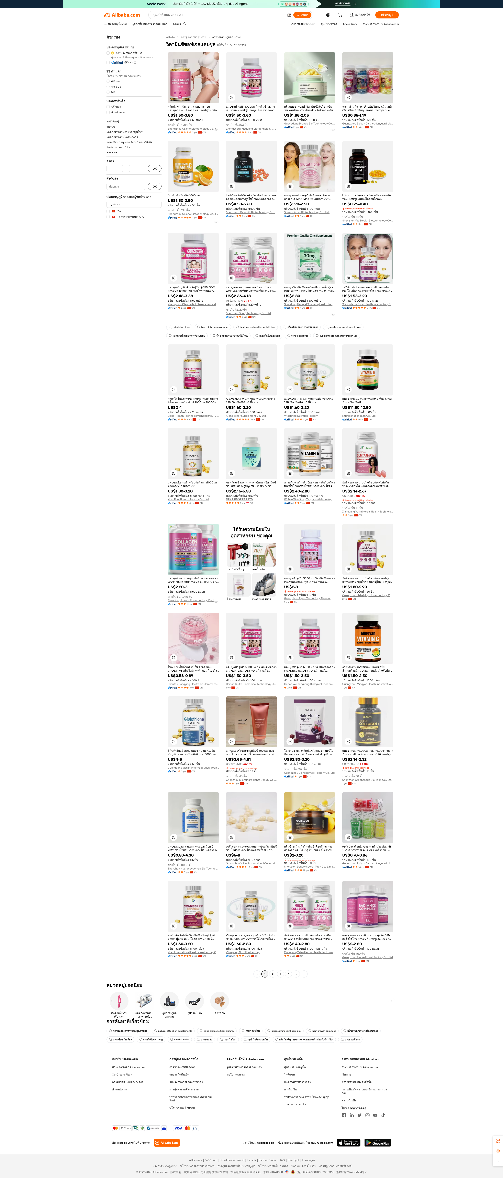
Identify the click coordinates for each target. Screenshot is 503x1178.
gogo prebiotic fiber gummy (219, 1031)
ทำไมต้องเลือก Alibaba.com (128, 1067)
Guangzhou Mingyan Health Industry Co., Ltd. (367, 684)
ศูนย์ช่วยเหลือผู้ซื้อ (295, 1067)
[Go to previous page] (257, 974)
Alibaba (170, 37)
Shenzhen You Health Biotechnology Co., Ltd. (367, 220)
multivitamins (181, 1039)
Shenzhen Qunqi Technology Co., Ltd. (248, 313)
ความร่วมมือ (348, 1100)
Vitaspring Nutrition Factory (301, 415)
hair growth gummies (324, 1031)
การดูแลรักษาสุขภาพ (193, 37)
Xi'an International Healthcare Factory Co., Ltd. (367, 304)
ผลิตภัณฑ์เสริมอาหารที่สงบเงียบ (189, 335)
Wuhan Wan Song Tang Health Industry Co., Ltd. (309, 499)
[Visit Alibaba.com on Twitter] (359, 1115)
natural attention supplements (175, 1031)
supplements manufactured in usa (339, 335)
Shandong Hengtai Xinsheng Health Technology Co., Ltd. (309, 304)
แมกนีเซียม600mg (153, 1039)
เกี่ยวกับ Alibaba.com (125, 1058)
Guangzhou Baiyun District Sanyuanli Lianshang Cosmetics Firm (367, 123)
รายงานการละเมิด (295, 1104)
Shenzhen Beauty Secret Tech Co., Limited (309, 866)
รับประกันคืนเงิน (179, 1074)
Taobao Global (267, 1160)
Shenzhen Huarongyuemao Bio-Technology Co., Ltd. (193, 868)
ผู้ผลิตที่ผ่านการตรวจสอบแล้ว (244, 1067)
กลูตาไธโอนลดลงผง (269, 335)
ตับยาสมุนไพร (253, 1031)
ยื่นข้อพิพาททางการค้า (297, 1082)
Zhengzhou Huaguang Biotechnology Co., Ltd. (251, 128)
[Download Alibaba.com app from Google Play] (377, 1143)
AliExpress (195, 1160)
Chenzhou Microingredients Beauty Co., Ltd (251, 779)
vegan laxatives (299, 335)
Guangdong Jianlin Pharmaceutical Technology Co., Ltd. (193, 767)
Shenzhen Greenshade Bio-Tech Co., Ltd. (367, 779)
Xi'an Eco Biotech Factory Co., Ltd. (188, 499)
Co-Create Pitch (122, 1074)
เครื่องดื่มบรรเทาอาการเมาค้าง (302, 327)
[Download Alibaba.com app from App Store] (349, 1143)
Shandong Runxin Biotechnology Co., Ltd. (193, 600)
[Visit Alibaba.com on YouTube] (375, 1115)
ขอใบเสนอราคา (236, 1074)
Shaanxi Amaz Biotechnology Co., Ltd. (307, 212)
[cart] (341, 15)
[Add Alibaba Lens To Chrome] (167, 1143)
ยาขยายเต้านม (352, 1039)
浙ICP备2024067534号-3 (351, 1172)
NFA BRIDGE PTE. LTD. (239, 499)
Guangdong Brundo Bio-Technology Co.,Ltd (309, 123)
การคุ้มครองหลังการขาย (184, 1089)
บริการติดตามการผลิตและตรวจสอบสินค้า (191, 1098)
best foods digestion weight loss (257, 327)
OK (155, 168)
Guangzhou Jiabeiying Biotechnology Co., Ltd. (367, 595)
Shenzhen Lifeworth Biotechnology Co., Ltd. (251, 212)
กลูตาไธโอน (230, 1039)
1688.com (211, 1160)
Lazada (251, 1160)
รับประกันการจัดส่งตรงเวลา (186, 1082)
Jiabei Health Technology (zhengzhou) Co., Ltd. (193, 415)
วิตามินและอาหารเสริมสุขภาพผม (130, 1031)
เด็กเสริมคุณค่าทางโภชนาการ (362, 1031)
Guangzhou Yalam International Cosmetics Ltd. (251, 863)
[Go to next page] (304, 974)
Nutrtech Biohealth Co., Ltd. (359, 415)
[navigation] (134, 506)
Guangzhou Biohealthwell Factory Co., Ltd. (309, 772)
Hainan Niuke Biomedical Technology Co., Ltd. (251, 684)
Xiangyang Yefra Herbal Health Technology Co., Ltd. (367, 511)
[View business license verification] (287, 1172)
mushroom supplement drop (345, 327)
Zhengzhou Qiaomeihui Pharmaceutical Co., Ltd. (193, 304)
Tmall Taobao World (232, 1160)
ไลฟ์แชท (289, 1074)
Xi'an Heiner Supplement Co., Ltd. (246, 415)
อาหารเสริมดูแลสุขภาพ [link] (226, 37)
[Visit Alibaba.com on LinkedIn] (351, 1115)
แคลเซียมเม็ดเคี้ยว (122, 1039)
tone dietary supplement (215, 327)
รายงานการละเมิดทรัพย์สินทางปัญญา (307, 1096)
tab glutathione (181, 327)
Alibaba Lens (125, 1142)
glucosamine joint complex (286, 1031)
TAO (282, 1160)
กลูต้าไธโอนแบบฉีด (258, 1039)
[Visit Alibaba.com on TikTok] (383, 1115)
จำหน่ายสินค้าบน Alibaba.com (359, 1067)
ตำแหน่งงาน (119, 1089)
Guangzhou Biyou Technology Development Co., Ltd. (309, 598)
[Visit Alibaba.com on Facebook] (343, 1115)
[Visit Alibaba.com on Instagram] (367, 1115)
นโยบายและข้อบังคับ (182, 1107)
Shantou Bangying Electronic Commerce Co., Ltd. (193, 684)
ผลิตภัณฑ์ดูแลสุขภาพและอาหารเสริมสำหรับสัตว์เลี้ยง (306, 1039)
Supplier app (265, 1142)
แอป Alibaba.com (322, 1142)
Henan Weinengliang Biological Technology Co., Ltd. (309, 684)
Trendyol (293, 1160)
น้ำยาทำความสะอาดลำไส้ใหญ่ (232, 335)
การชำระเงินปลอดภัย (182, 1067)
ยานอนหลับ (206, 1039)
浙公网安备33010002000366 (315, 1172)
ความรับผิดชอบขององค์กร (127, 1082)
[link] (498, 1141)
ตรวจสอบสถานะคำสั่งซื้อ (356, 1082)
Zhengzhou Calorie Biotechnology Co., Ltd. (193, 128)
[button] (289, 15)
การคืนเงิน (290, 1089)
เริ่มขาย (346, 1074)
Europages (308, 1160)
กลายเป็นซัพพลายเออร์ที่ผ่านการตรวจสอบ (364, 1091)
